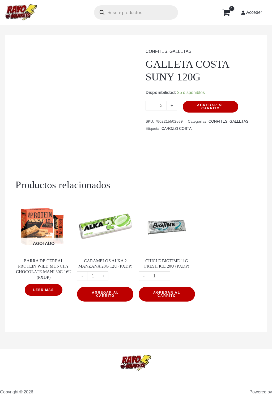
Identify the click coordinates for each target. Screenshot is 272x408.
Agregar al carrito (210, 106)
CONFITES (156, 51)
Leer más (43, 290)
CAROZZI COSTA (177, 128)
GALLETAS (180, 51)
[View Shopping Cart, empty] (226, 12)
